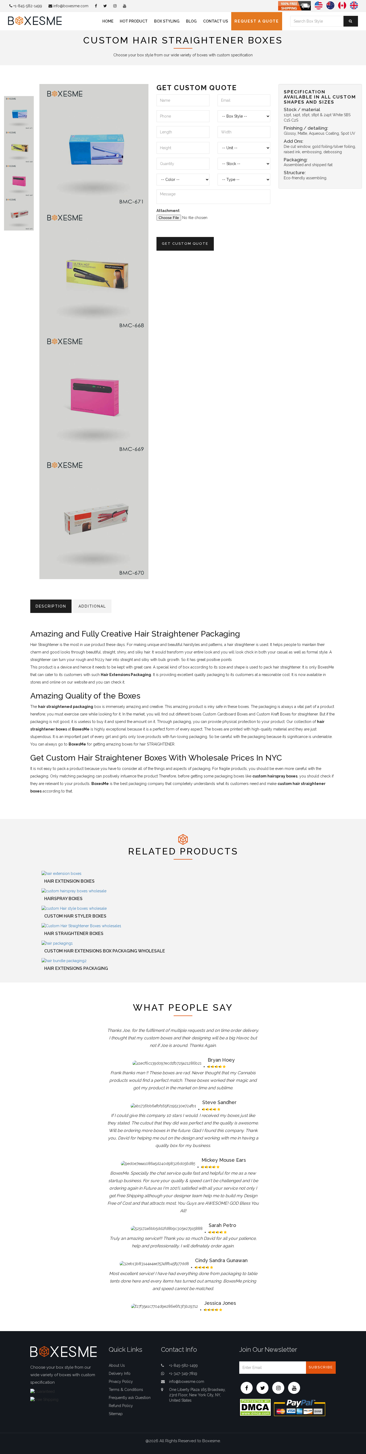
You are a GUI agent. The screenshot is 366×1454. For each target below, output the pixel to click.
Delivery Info (119, 1373)
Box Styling (167, 21)
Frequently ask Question (130, 1397)
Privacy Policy (121, 1381)
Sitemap (116, 1414)
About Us (117, 1365)
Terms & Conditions (126, 1389)
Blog (191, 21)
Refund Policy (121, 1406)
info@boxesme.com (70, 6)
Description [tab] (51, 606)
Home (107, 21)
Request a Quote (256, 21)
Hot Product (134, 21)
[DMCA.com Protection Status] (255, 1407)
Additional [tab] (92, 606)
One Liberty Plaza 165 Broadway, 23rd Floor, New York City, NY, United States (197, 1394)
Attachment (168, 211)
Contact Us (215, 21)
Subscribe (321, 1367)
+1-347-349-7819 (183, 1373)
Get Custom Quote (185, 244)
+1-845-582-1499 (27, 6)
